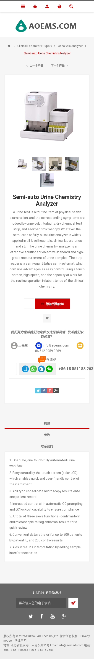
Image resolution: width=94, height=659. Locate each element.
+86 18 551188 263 (75, 368)
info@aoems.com (56, 345)
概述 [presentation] (47, 423)
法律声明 (20, 640)
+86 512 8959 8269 (47, 351)
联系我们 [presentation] (47, 446)
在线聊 (51, 359)
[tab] (47, 423)
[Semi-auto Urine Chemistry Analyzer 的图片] (22, 164)
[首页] (9, 46)
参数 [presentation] (47, 434)
